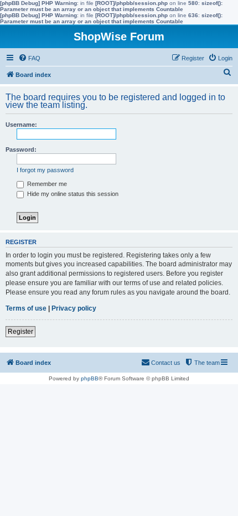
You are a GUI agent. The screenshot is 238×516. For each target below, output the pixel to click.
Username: (21, 124)
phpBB (90, 378)
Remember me (46, 183)
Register (20, 332)
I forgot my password (45, 170)
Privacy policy (73, 308)
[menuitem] (29, 58)
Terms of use (26, 308)
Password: (21, 149)
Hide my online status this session (71, 193)
